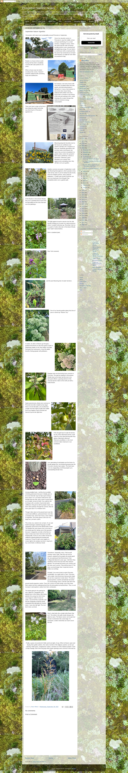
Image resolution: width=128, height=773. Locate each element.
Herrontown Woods (85, 99)
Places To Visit (84, 90)
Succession (68, 21)
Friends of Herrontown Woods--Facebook (98, 255)
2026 (83, 138)
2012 (83, 211)
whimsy (82, 103)
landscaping (83, 88)
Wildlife (82, 82)
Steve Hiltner (85, 60)
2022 (83, 148)
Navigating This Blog (80, 21)
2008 (83, 220)
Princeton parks (84, 111)
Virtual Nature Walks (85, 107)
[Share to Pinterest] (72, 707)
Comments (85, 234)
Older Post (72, 758)
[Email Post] (62, 706)
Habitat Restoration (85, 94)
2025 (83, 141)
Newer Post (29, 758)
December (86, 150)
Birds (81, 109)
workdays (82, 126)
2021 (83, 190)
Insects (82, 84)
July (84, 173)
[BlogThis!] (67, 707)
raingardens (83, 92)
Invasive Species (30, 24)
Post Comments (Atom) (39, 761)
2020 (83, 192)
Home (27, 21)
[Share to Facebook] (70, 707)
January (85, 187)
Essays (91, 21)
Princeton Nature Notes (38, 8)
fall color (82, 113)
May (84, 178)
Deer (60, 21)
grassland (82, 119)
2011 (83, 213)
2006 (83, 224)
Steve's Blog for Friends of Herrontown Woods (97, 249)
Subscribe (91, 42)
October (85, 154)
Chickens (82, 128)
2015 (83, 204)
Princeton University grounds (88, 115)
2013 (83, 208)
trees (81, 96)
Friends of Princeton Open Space (97, 264)
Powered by (87, 48)
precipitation (83, 124)
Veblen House (96, 258)
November (86, 152)
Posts (83, 231)
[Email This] (65, 707)
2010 (83, 215)
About (33, 21)
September (86, 157)
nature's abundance (85, 122)
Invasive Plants (84, 78)
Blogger (74, 768)
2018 (83, 197)
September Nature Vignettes (90, 159)
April (84, 180)
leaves (81, 101)
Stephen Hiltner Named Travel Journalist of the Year (91, 165)
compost (82, 117)
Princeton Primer (97, 260)
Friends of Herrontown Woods (96, 243)
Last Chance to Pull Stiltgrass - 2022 (93, 168)
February (85, 185)
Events (81, 105)
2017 (83, 199)
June (84, 176)
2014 (83, 206)
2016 (83, 201)
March (85, 183)
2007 (83, 222)
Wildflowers (83, 86)
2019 (83, 195)
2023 (83, 145)
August (85, 171)
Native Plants (83, 80)
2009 (83, 217)
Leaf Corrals (41, 21)
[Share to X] (69, 707)
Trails (81, 130)
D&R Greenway (97, 267)
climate (82, 132)
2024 (83, 143)
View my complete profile (86, 71)
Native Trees (52, 21)
